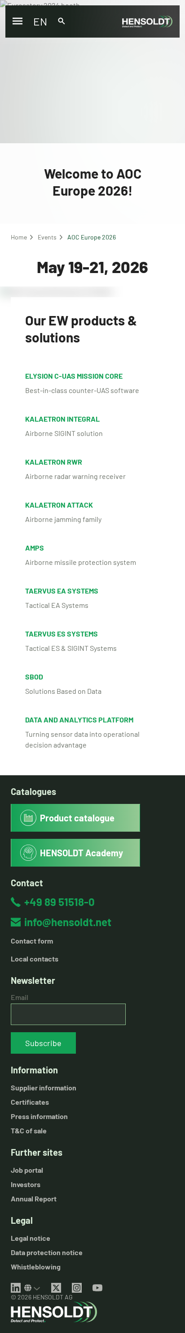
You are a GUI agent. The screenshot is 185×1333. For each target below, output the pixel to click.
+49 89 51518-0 (59, 901)
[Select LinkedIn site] (32, 1287)
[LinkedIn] (16, 1288)
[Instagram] (77, 1288)
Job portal (27, 1170)
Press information (39, 1116)
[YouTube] (97, 1288)
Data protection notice (47, 1252)
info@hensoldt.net (67, 921)
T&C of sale (29, 1130)
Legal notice (30, 1238)
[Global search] (61, 21)
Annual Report (34, 1198)
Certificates (30, 1102)
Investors (25, 1184)
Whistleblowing (36, 1266)
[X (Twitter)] (56, 1288)
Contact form (32, 940)
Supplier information (43, 1087)
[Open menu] (17, 21)
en (40, 21)
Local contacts (34, 958)
